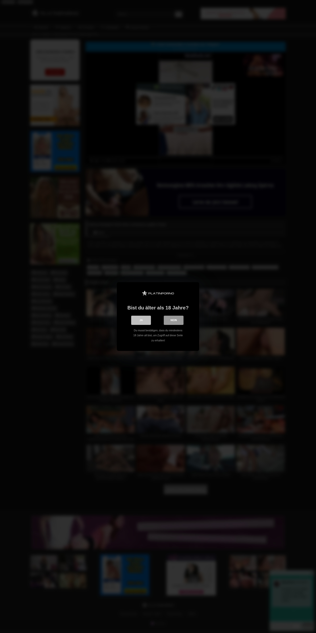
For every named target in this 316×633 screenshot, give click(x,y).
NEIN (174, 320)
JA (141, 320)
